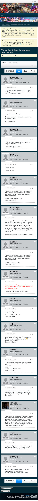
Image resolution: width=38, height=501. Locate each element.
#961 (31, 87)
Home (2, 24)
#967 (31, 252)
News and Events (5, 25)
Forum (7, 24)
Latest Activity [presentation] (12, 62)
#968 (31, 282)
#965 (31, 188)
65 (19, 71)
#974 (31, 443)
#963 (31, 139)
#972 (31, 388)
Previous (10, 71)
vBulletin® (27, 495)
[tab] (4, 62)
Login (34, 1)
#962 (31, 111)
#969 (31, 309)
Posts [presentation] (4, 62)
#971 (31, 359)
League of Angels (24, 24)
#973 (31, 413)
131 (25, 71)
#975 (31, 466)
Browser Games (15, 24)
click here (22, 44)
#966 (31, 218)
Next (33, 71)
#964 (31, 164)
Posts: (25, 82)
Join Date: (13, 82)
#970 (31, 334)
